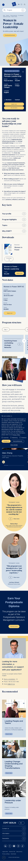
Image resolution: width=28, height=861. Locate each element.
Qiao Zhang (7, 453)
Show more (16, 518)
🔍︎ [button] (24, 4)
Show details (14, 445)
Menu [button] (3, 5)
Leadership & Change (7, 16)
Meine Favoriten (21, 4)
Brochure (7, 100)
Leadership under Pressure (13, 801)
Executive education (14, 15)
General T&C (12, 851)
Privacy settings (6, 853)
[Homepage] (14, 4)
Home (4, 15)
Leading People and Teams (14, 722)
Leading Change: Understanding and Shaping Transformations (14, 764)
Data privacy (19, 851)
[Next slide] (24, 341)
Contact (17, 99)
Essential (5, 437)
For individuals (21, 15)
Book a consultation (9, 679)
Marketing (15, 437)
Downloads (13, 853)
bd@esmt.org (11, 684)
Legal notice (5, 851)
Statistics (23, 437)
